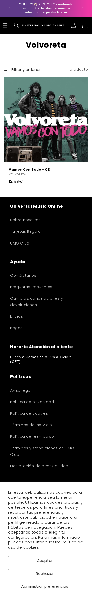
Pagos (16, 327)
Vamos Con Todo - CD (29, 170)
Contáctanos (23, 275)
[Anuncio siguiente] (82, 8)
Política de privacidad (32, 401)
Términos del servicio (31, 424)
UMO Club (19, 243)
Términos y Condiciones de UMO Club (42, 451)
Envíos (16, 316)
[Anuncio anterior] (9, 8)
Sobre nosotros (25, 220)
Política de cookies (29, 413)
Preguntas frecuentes (31, 287)
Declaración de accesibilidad (39, 466)
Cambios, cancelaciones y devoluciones (36, 301)
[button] (16, 25)
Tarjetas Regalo (25, 231)
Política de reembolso (32, 436)
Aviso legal (21, 390)
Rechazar (45, 573)
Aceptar (45, 560)
